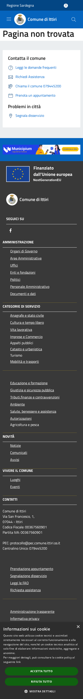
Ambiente (17, 404)
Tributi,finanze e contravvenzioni (35, 397)
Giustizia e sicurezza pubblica (32, 390)
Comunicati (18, 452)
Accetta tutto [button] (41, 671)
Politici (15, 279)
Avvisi (14, 459)
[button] (41, 691)
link (18, 662)
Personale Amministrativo (29, 286)
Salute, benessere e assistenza (33, 411)
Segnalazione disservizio (28, 575)
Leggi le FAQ (19, 583)
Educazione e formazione (29, 383)
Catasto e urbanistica (26, 349)
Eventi (15, 486)
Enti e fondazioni (22, 272)
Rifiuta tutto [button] (41, 681)
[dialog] (41, 660)
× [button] (78, 627)
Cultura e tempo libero (27, 322)
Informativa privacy (24, 618)
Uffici (14, 265)
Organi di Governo (23, 251)
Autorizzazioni (21, 418)
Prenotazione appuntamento (31, 568)
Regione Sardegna (20, 5)
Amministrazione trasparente (32, 611)
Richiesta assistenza (25, 590)
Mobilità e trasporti (24, 361)
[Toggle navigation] (9, 19)
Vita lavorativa (21, 329)
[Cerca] (73, 19)
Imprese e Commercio (26, 336)
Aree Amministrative (26, 258)
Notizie (15, 445)
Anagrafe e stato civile (27, 315)
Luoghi (15, 479)
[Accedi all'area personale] (66, 5)
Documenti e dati (23, 293)
